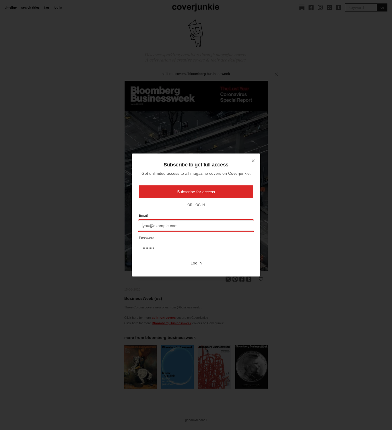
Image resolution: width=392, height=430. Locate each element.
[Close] (253, 160)
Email (143, 216)
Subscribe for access (196, 191)
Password (146, 238)
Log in (196, 263)
